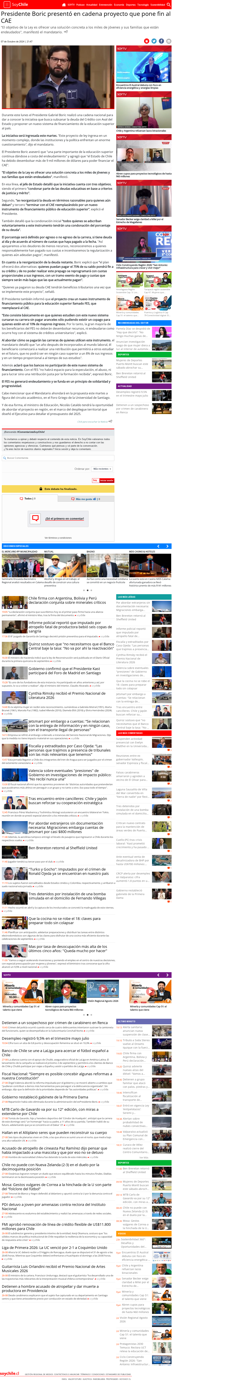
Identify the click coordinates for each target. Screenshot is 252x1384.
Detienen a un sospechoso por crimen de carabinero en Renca (132, 408)
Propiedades (112, 1379)
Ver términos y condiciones (58, 538)
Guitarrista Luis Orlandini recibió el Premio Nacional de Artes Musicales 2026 (53, 1268)
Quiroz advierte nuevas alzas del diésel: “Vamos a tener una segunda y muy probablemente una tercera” (136, 1075)
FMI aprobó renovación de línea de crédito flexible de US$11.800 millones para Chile (56, 1226)
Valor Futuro (75, 1379)
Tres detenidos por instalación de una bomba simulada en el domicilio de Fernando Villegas (67, 896)
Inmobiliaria (99, 1379)
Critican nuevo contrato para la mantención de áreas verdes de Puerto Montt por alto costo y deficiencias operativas (130, 830)
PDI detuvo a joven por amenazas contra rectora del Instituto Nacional (54, 1206)
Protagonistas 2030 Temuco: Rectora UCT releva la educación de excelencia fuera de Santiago (134, 1351)
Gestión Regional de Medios (39, 1374)
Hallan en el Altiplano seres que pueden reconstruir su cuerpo (54, 1132)
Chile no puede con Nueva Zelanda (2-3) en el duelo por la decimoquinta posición (50, 1166)
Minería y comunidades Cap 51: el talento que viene (135, 1295)
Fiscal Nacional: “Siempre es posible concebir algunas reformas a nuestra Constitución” (57, 1076)
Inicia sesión (61, 449)
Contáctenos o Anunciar (67, 1374)
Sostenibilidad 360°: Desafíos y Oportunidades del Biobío (133, 1245)
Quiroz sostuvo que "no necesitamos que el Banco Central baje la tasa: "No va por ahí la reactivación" (71, 646)
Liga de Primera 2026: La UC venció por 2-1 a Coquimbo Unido (54, 1247)
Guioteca (88, 1379)
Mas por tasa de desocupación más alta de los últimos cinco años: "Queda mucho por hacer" (68, 948)
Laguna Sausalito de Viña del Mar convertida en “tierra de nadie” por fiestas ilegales (133, 795)
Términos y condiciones (93, 1374)
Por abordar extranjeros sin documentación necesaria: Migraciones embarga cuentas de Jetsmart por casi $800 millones (66, 827)
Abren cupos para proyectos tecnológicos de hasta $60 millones (136, 1308)
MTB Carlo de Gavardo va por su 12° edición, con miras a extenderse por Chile (50, 1111)
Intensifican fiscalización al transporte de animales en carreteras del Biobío (136, 1100)
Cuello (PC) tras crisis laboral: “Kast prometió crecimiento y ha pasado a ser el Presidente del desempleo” (132, 847)
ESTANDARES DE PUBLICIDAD (119, 1374)
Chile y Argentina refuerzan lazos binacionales (132, 1269)
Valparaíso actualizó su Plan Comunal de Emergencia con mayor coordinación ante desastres (135, 1139)
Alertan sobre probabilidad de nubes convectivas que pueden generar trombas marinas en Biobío (136, 1128)
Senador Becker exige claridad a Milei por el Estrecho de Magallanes (135, 1284)
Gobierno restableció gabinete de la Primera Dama (130, 894)
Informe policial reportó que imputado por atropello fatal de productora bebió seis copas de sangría (70, 627)
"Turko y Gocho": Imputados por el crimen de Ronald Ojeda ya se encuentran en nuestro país (69, 871)
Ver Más (143, 1157)
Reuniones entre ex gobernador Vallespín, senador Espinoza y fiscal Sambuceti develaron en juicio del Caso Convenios (132, 763)
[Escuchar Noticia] (66, 31)
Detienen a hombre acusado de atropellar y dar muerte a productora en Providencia (50, 1288)
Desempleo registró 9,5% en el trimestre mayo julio (132, 393)
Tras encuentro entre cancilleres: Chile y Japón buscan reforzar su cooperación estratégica (68, 800)
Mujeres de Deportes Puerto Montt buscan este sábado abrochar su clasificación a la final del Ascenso (132, 367)
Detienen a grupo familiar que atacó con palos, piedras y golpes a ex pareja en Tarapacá (136, 1087)
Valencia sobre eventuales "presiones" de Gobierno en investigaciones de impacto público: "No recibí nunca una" (70, 775)
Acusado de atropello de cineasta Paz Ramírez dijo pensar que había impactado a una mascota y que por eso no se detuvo (54, 1150)
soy (80, 615)
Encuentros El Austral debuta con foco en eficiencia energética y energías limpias (135, 1258)
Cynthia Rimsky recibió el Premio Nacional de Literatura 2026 (67, 695)
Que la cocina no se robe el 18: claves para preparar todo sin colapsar (65, 920)
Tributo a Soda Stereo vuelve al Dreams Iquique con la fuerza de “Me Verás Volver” (136, 1045)
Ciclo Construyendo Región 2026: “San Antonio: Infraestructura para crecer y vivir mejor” (135, 1364)
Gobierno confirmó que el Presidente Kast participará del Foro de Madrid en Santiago (65, 670)
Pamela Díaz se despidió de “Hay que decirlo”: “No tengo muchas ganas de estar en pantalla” (133, 334)
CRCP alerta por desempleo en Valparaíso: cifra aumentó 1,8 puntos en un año (133, 879)
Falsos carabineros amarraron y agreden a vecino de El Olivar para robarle (131, 778)
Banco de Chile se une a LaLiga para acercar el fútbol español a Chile (55, 1052)
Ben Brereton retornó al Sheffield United (131, 375)
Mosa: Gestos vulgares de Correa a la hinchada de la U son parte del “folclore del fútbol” (56, 1186)
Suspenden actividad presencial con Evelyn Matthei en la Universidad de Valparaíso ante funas (132, 744)
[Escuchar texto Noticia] (110, 421)
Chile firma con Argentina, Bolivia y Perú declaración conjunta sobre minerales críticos (67, 600)
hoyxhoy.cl (125, 1379)
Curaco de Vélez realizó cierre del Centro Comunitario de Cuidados (135, 1150)
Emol (65, 1379)
